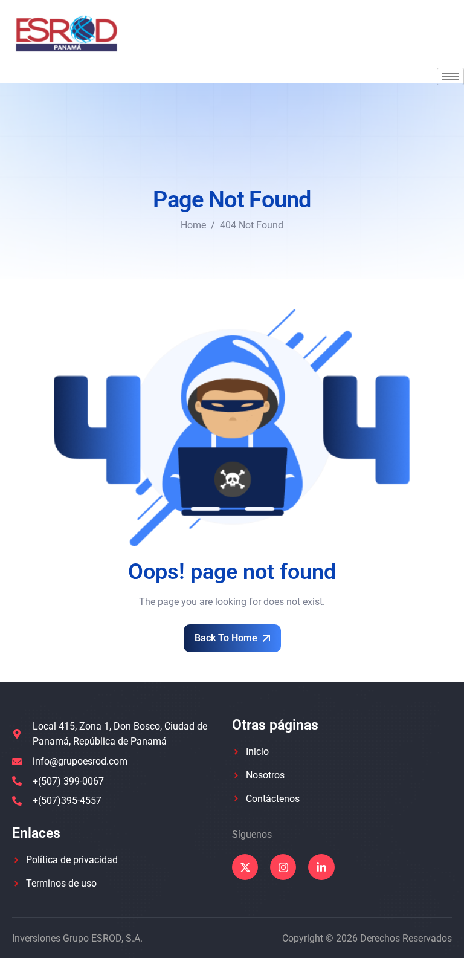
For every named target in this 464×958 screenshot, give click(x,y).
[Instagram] (283, 867)
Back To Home (227, 638)
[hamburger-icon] (450, 76)
